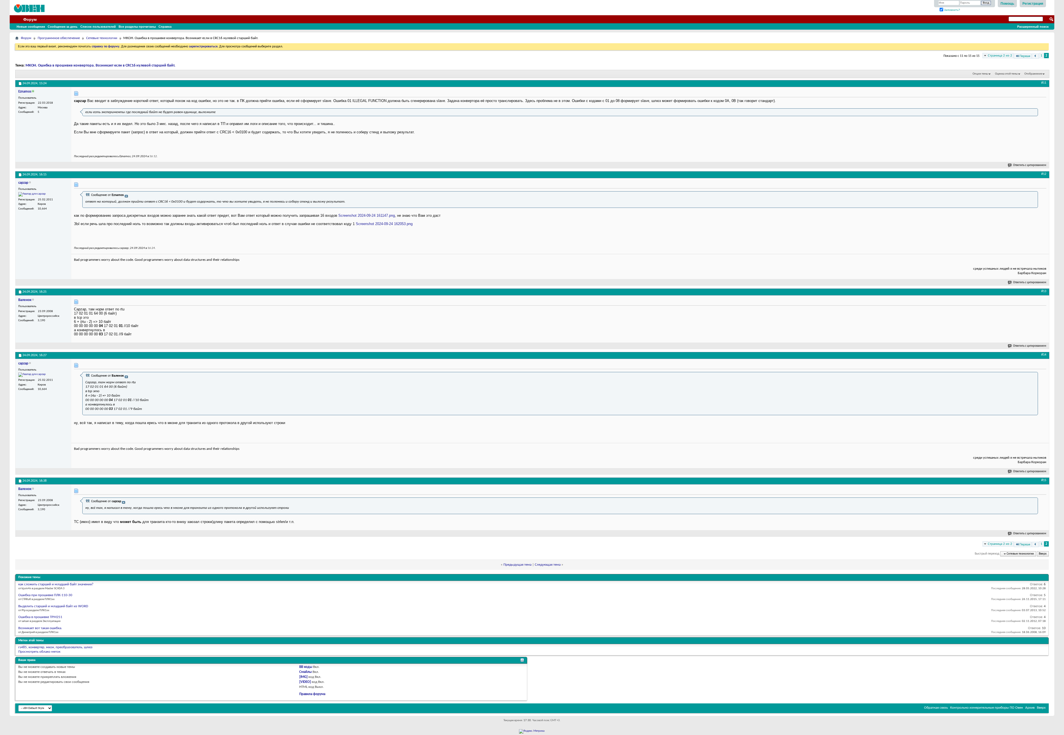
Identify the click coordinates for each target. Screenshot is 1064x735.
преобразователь (69, 647)
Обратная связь (936, 708)
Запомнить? (951, 9)
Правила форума (312, 694)
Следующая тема (548, 564)
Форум (30, 19)
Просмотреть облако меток (39, 652)
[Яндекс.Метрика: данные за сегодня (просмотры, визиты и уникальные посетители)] (531, 731)
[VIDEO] (305, 682)
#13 (1043, 291)
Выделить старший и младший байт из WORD (53, 606)
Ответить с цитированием (1029, 165)
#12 (1043, 174)
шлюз (88, 647)
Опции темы (980, 73)
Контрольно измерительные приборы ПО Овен (986, 708)
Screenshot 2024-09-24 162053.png (384, 224)
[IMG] (303, 677)
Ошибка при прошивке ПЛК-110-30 (45, 595)
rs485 (22, 647)
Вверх (1043, 553)
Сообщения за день (63, 26)
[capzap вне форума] (32, 194)
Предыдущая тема (517, 564)
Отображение (1033, 73)
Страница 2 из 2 (1000, 55)
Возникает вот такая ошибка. (40, 628)
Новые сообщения (31, 26)
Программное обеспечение (59, 38)
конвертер (36, 647)
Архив (1030, 708)
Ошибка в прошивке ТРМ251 (40, 617)
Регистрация (1032, 4)
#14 (1043, 354)
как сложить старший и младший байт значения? (55, 584)
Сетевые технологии (101, 38)
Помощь (1007, 4)
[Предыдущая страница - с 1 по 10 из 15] (1035, 56)
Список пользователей (98, 26)
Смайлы (305, 672)
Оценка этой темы (1006, 73)
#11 (1043, 83)
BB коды (305, 667)
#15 (1043, 480)
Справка (165, 26)
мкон (50, 647)
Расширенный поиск (1033, 26)
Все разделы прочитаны (137, 26)
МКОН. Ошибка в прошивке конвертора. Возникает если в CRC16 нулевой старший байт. (100, 65)
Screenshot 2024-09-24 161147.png (366, 215)
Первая (1024, 56)
